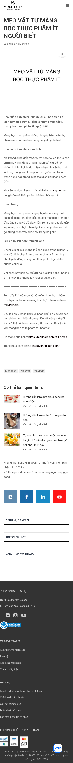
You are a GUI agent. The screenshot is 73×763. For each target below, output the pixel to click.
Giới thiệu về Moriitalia (12, 649)
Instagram (10, 496)
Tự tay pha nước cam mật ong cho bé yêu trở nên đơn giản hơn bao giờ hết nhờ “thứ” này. (45, 440)
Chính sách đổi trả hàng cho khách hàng (21, 691)
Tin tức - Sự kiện (9, 669)
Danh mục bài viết (17, 520)
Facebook (26, 496)
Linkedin (43, 496)
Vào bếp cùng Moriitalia (16, 44)
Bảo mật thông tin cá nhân (14, 716)
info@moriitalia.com (15, 600)
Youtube (59, 496)
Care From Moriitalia (20, 553)
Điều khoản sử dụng (10, 710)
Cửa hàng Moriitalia (10, 662)
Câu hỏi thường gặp (10, 703)
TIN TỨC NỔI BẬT (16, 537)
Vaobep (39, 370)
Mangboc (11, 370)
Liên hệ (4, 656)
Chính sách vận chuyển (12, 697)
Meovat (25, 370)
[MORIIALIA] (13, 6)
